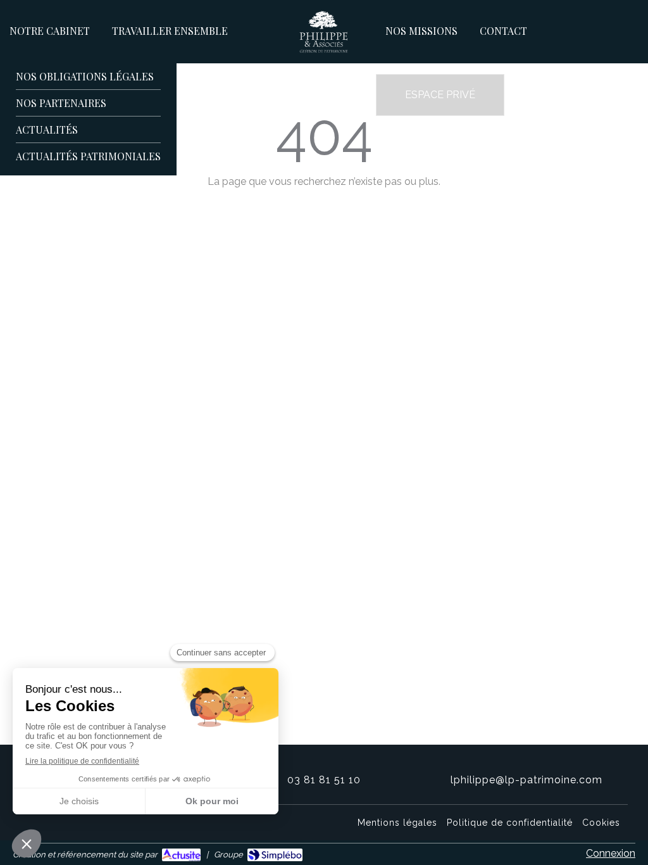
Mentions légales (397, 823)
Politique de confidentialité (510, 823)
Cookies (601, 823)
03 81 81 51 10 (324, 780)
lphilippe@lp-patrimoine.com (526, 780)
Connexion (610, 853)
